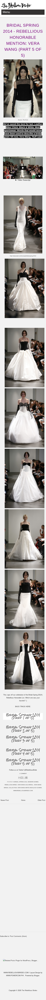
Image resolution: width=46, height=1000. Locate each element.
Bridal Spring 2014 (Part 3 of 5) (23, 739)
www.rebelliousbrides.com (23, 790)
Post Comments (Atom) (18, 936)
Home (23, 800)
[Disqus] (22, 835)
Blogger (36, 975)
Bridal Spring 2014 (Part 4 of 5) (23, 752)
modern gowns (33, 781)
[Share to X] (24, 777)
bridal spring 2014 (20, 781)
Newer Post (5, 800)
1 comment (23, 773)
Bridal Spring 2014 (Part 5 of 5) (23, 762)
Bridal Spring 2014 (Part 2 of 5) (23, 729)
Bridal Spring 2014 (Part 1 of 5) (23, 716)
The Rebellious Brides (29, 990)
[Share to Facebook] (26, 777)
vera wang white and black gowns (29, 787)
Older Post (41, 800)
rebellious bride (11, 784)
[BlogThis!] (22, 777)
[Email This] (19, 777)
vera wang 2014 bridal (25, 784)
